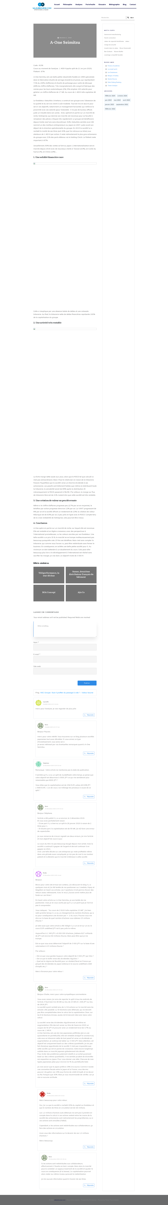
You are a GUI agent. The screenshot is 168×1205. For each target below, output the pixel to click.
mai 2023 (117, 100)
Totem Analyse (112, 85)
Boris (46, 725)
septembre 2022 (122, 104)
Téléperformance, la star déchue (48, 575)
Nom (36, 642)
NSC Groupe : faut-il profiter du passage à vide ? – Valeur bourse (66, 692)
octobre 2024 (122, 96)
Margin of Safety (113, 76)
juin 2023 (108, 100)
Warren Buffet (118, 51)
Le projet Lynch (112, 69)
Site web (37, 666)
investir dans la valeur (111, 48)
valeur (127, 41)
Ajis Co (81, 593)
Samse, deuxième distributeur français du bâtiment (81, 575)
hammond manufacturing (112, 34)
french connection (110, 38)
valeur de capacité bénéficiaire (114, 41)
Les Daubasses (112, 72)
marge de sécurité (110, 45)
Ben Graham (108, 51)
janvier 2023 (109, 104)
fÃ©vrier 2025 (110, 96)
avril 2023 (126, 100)
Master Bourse (112, 79)
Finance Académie (114, 66)
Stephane (46, 763)
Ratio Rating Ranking (114, 82)
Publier (87, 683)
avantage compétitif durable (113, 55)
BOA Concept (48, 593)
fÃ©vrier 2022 (110, 109)
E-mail (36, 654)
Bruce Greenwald (125, 48)
